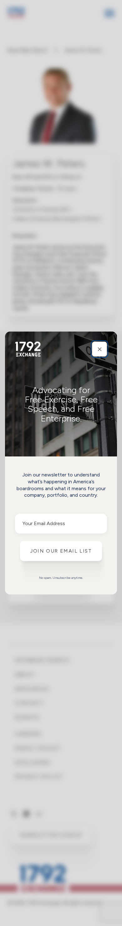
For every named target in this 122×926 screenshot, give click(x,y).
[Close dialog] (99, 349)
